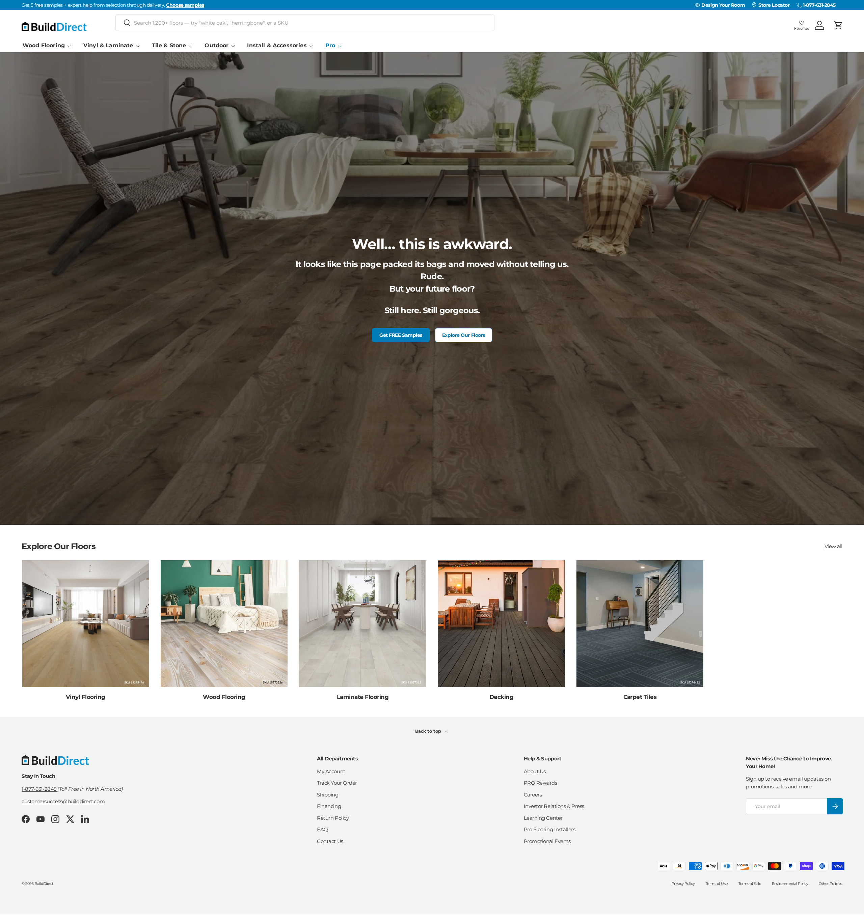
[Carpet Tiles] (640, 623)
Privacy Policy (683, 883)
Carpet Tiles (640, 696)
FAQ (322, 829)
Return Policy (333, 818)
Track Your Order (337, 783)
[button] (838, 25)
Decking (501, 696)
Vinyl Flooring (85, 696)
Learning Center (543, 818)
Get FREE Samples (400, 335)
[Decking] (501, 623)
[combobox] (305, 23)
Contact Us (330, 841)
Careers (533, 794)
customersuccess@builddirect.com (63, 801)
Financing (329, 806)
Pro (330, 45)
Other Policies (830, 883)
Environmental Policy (790, 883)
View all (833, 546)
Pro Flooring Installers (549, 829)
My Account (331, 771)
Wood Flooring (44, 45)
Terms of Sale (749, 883)
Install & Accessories (276, 45)
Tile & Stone (169, 45)
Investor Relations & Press (554, 806)
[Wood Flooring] (224, 623)
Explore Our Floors (463, 335)
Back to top (428, 731)
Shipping (327, 794)
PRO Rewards (540, 783)
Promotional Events (547, 841)
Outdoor (216, 45)
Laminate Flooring (362, 696)
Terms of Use (717, 883)
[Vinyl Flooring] (85, 623)
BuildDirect (43, 883)
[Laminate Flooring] (362, 623)
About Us (535, 771)
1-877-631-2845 (39, 788)
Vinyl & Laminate (108, 45)
